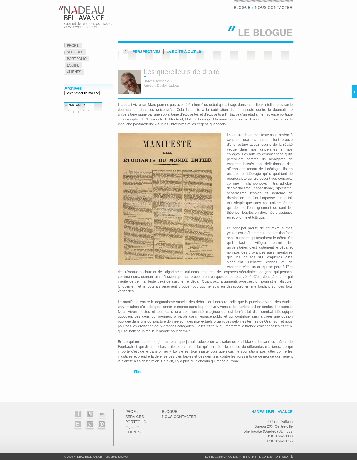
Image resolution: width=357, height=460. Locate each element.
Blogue (242, 7)
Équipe (73, 65)
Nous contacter (274, 7)
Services (75, 52)
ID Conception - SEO (273, 456)
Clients (74, 71)
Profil (73, 45)
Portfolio (77, 58)
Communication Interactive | (236, 456)
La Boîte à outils (183, 52)
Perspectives (147, 52)
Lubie (209, 456)
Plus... (138, 372)
